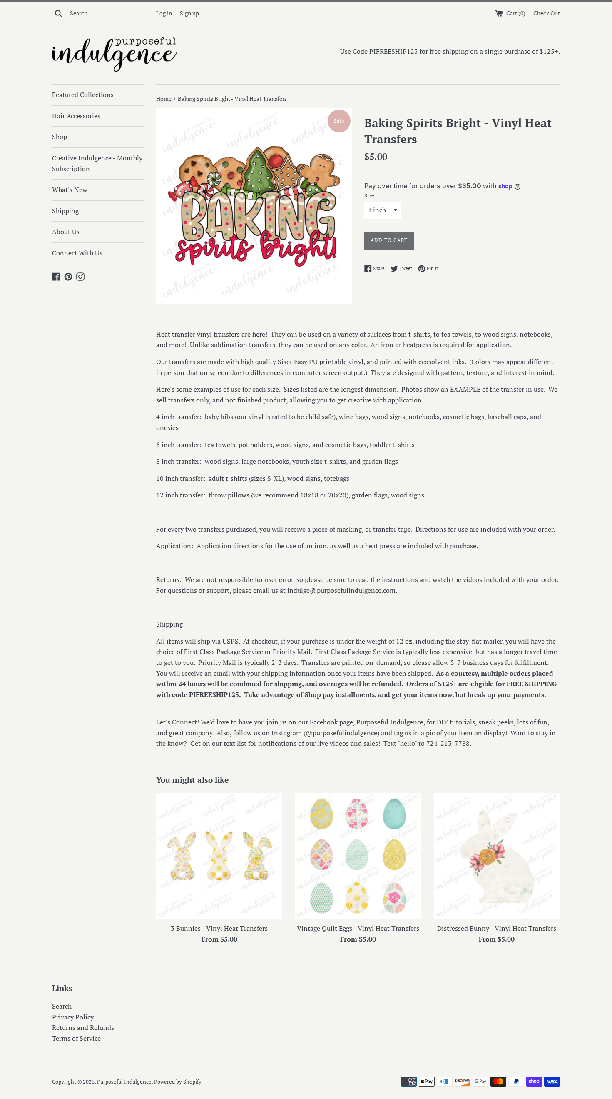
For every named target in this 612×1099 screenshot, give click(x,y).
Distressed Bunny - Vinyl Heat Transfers (496, 928)
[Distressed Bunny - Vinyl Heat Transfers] (497, 856)
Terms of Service (76, 1038)
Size (369, 195)
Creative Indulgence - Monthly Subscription (97, 163)
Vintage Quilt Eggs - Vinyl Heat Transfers (358, 928)
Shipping (65, 210)
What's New (69, 189)
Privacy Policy (73, 1017)
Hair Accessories (76, 115)
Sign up (189, 13)
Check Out (546, 13)
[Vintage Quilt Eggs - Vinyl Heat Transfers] (358, 856)
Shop (59, 136)
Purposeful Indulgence (124, 1081)
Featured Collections (83, 94)
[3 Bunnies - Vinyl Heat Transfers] (219, 856)
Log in (164, 13)
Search (62, 1006)
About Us (66, 231)
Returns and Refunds (83, 1027)
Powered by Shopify (178, 1081)
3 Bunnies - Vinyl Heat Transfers (219, 928)
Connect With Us (77, 252)
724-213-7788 (448, 743)
